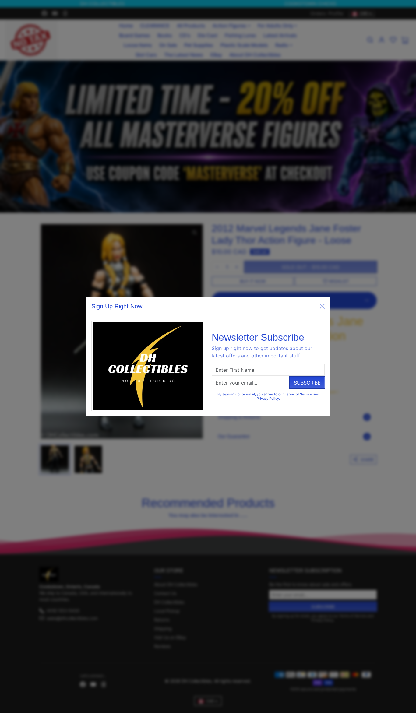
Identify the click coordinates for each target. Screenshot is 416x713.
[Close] (322, 306)
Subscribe (307, 383)
